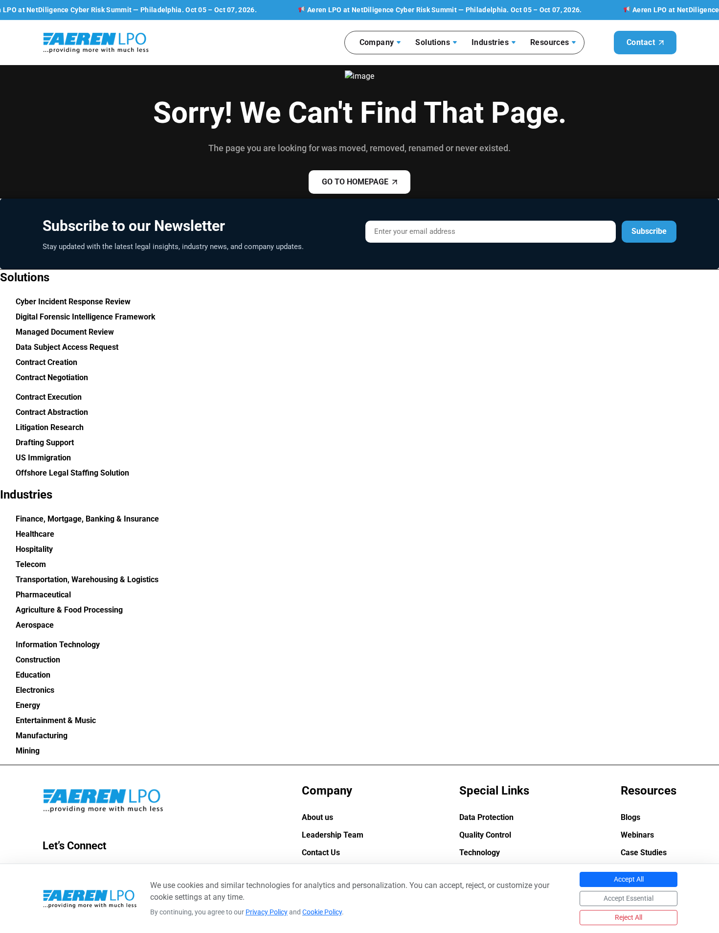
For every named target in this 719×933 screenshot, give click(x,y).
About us (317, 817)
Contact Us (321, 853)
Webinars (637, 835)
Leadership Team (332, 835)
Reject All (628, 917)
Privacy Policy (267, 912)
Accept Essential (628, 898)
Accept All (629, 879)
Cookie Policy (322, 912)
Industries (490, 42)
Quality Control (485, 835)
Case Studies (644, 853)
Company (377, 42)
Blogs (630, 817)
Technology (479, 853)
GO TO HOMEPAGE (355, 181)
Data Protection (486, 817)
